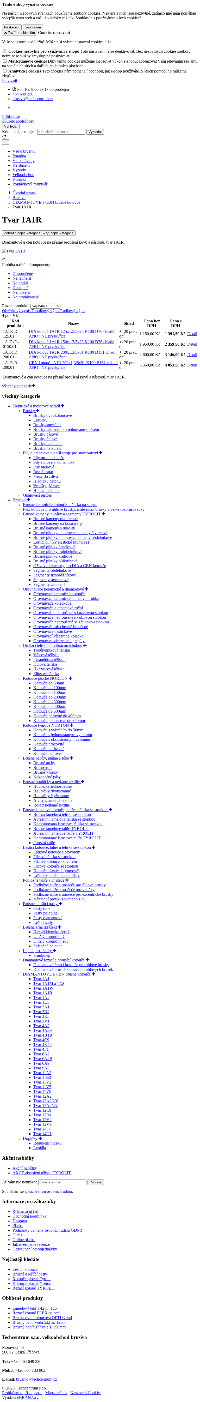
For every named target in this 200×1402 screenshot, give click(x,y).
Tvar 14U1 (42, 1134)
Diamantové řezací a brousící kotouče (54, 960)
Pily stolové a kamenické (53, 462)
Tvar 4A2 (41, 1026)
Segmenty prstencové (50, 579)
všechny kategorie (17, 386)
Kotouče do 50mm (48, 683)
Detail (192, 334)
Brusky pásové (45, 434)
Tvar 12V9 (42, 1124)
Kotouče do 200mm (49, 697)
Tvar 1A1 (41, 979)
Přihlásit (96, 1182)
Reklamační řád (25, 1211)
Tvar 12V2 (42, 1119)
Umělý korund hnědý (50, 941)
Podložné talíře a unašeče (44, 880)
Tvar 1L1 (41, 1002)
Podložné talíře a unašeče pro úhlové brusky (69, 885)
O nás (17, 1235)
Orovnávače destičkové (52, 631)
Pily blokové (43, 467)
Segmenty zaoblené (49, 584)
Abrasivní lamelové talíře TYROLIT (63, 833)
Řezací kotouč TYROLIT (33, 1288)
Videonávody (23, 160)
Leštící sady (43, 922)
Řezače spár (43, 472)
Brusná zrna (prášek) (40, 927)
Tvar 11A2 (42, 1072)
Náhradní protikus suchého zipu (59, 899)
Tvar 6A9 (41, 1063)
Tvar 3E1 (41, 1016)
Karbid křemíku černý (51, 932)
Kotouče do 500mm (49, 711)
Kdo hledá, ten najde (19, 131)
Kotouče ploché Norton (31, 1283)
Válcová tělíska (46, 655)
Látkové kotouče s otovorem (56, 852)
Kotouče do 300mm (49, 702)
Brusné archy (44, 763)
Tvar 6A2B (42, 1058)
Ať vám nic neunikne (20, 1182)
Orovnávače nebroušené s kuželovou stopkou (70, 612)
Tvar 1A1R (42, 993)
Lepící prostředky (38, 950)
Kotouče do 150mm (49, 692)
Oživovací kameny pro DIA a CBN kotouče (69, 565)
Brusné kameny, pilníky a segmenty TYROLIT (62, 514)
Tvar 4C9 (41, 1040)
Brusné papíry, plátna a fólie (46, 758)
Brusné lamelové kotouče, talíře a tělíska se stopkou (66, 810)
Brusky (29, 410)
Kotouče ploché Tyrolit (31, 1279)
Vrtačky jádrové (46, 486)
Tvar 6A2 (41, 1054)
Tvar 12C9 (42, 1110)
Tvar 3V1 (41, 1021)
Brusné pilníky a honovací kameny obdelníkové (72, 537)
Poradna (19, 156)
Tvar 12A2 (42, 1096)
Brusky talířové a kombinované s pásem (66, 429)
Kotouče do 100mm (49, 687)
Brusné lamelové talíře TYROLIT (61, 828)
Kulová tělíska (45, 664)
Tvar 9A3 (41, 1068)
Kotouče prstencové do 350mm (59, 720)
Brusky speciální (47, 425)
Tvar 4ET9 (42, 1044)
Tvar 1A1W (43, 988)
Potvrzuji (9, 80)
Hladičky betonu (47, 481)
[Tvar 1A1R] (13, 251)
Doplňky (31, 1138)
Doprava (19, 1221)
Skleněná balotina (48, 946)
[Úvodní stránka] (18, 121)
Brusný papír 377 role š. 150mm (39, 1327)
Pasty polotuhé (45, 913)
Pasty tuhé (41, 908)
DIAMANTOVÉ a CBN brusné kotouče (57, 974)
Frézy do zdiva (45, 476)
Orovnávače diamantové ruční (58, 608)
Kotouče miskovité (48, 749)
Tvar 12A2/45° (45, 1105)
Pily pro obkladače (48, 457)
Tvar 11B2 (42, 1077)
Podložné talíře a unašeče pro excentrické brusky (73, 894)
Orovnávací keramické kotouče (59, 594)
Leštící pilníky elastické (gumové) (61, 542)
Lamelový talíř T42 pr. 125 (34, 1308)
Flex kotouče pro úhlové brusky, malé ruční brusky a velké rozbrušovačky (84, 509)
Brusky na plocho (48, 443)
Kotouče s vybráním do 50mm (58, 730)
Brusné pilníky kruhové (52, 556)
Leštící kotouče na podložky (56, 875)
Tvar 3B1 (41, 1011)
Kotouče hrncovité (48, 744)
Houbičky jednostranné (52, 786)
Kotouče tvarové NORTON (46, 725)
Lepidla (39, 1148)
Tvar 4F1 (41, 1049)
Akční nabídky (24, 1168)
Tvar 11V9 (42, 1091)
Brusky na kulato (47, 448)
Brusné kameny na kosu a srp (57, 523)
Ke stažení (21, 165)
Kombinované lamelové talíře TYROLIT (67, 838)
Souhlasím (33, 27)
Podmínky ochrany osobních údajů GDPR (47, 1230)
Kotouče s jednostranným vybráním (62, 734)
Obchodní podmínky (29, 1216)
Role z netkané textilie (51, 805)
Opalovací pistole (37, 495)
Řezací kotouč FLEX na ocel (36, 1313)
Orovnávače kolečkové (52, 603)
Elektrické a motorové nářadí (36, 406)
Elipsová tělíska (46, 673)
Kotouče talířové (47, 753)
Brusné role (42, 767)
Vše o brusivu (23, 151)
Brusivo (19, 500)
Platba (17, 1225)
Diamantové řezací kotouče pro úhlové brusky (71, 964)
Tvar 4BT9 (42, 1035)
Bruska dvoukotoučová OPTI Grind (42, 1317)
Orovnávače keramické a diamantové (54, 589)
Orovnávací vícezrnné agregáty (59, 641)
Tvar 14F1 (42, 1129)
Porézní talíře (44, 842)
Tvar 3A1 (41, 1007)
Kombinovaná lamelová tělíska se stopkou (68, 824)
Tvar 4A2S (42, 1030)
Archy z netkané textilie (52, 800)
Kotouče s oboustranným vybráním (62, 739)
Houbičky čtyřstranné (51, 795)
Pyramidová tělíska (49, 659)
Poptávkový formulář (29, 184)
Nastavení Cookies (85, 1393)
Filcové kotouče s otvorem (55, 861)
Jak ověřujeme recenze (31, 1244)
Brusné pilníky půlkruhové (55, 561)
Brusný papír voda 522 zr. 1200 (38, 1322)
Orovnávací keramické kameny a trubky (66, 598)
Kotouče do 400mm (49, 706)
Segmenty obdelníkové (52, 570)
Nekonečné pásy (47, 777)
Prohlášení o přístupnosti (22, 1393)
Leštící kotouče (25, 1269)
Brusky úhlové (45, 439)
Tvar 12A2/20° (45, 1101)
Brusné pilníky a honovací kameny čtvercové (70, 533)
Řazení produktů (16, 306)
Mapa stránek (56, 1393)
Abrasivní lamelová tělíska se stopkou (64, 819)
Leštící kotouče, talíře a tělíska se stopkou (57, 847)
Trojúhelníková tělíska (51, 650)
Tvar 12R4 (42, 1115)
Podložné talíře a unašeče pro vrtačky (64, 889)
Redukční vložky (47, 1143)
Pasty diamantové (47, 918)
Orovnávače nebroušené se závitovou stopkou (71, 622)
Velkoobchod (23, 174)
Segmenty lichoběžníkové (54, 575)
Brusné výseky (45, 772)
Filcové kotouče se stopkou (55, 866)
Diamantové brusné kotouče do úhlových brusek (73, 969)
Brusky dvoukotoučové (52, 415)
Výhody (19, 170)
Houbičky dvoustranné (52, 791)
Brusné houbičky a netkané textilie (52, 781)
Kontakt (19, 179)
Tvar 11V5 (42, 1087)
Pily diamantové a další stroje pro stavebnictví (61, 453)
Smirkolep (41, 955)
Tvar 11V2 (42, 1082)
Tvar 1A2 (41, 997)
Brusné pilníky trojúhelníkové (57, 551)
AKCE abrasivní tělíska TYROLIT (41, 1173)
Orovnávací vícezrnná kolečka (58, 636)
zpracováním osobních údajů (48, 1191)
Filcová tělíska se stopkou (54, 857)
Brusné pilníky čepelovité (54, 547)
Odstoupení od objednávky (34, 1249)
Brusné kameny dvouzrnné (55, 518)
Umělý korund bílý (49, 936)
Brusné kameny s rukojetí (54, 528)
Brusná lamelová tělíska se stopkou (62, 814)
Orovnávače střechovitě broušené (60, 626)
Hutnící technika (46, 490)
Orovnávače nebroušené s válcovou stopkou (69, 617)
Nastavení (12, 27)
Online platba (23, 1239)
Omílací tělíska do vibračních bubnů (53, 645)
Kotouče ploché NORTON (46, 678)
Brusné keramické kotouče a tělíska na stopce (60, 504)
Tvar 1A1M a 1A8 (48, 983)
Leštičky (40, 420)
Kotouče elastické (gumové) (56, 871)
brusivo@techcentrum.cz (36, 1379)
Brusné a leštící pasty (41, 903)
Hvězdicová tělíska (49, 669)
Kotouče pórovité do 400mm (57, 716)
